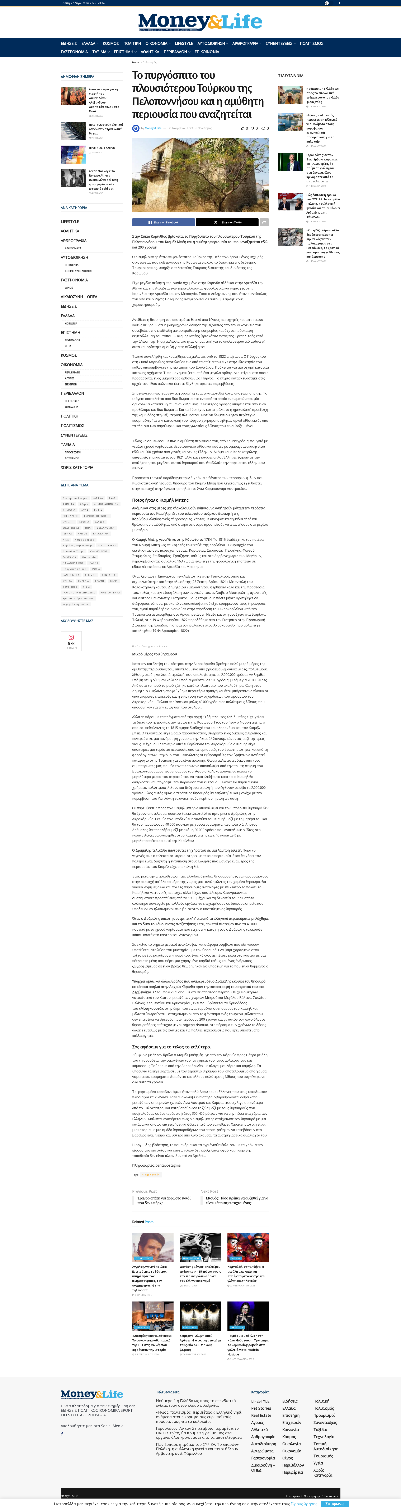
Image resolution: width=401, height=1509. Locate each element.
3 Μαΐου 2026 (189, 1285)
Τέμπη (114, 580)
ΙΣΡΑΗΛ (67, 533)
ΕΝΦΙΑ (98, 510)
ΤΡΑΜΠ (99, 580)
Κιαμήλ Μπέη (151, 1175)
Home (136, 62)
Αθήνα (84, 504)
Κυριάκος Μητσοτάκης (78, 545)
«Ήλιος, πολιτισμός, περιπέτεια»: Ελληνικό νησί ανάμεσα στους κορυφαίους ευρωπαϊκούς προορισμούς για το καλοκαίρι (322, 128)
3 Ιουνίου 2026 (143, 1294)
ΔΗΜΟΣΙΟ (69, 510)
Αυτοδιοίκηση (211, 43)
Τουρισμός (72, 458)
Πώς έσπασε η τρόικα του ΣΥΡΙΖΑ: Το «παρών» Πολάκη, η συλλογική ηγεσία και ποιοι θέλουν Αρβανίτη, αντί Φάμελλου (197, 1449)
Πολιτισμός (311, 43)
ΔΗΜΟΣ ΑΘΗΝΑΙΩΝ (106, 504)
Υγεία (68, 346)
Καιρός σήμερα (84, 539)
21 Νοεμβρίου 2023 (181, 128)
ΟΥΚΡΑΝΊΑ (69, 557)
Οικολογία (71, 407)
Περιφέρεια (72, 265)
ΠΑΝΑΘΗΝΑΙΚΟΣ (73, 563)
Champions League (75, 498)
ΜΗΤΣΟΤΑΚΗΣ (107, 545)
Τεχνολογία (72, 340)
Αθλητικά (150, 51)
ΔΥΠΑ (84, 510)
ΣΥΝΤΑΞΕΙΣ (109, 574)
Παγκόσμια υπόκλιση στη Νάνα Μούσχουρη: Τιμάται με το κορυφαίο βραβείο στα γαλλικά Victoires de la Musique (248, 1345)
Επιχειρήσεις (71, 527)
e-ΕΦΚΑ (98, 498)
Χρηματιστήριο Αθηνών (78, 598)
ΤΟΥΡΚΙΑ (83, 580)
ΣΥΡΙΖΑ (67, 580)
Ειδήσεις (69, 43)
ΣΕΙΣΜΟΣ (90, 574)
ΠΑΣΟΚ (93, 563)
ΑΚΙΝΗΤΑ (68, 504)
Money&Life (68, 1496)
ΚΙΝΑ (66, 539)
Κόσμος (111, 43)
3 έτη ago (97, 115)
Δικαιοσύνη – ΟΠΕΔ (79, 296)
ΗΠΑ (88, 527)
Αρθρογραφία (245, 43)
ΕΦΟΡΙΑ (84, 521)
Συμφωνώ (335, 1503)
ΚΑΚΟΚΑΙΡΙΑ (101, 533)
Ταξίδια (99, 51)
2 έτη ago (97, 138)
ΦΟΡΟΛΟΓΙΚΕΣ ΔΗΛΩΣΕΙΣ (79, 592)
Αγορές (69, 378)
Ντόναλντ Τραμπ (73, 551)
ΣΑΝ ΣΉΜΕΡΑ (71, 574)
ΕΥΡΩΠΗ (68, 521)
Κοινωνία (71, 323)
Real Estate (72, 372)
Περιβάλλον (175, 51)
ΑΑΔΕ (112, 498)
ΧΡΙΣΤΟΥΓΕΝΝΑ (110, 592)
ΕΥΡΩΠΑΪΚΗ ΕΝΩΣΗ (96, 516)
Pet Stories (72, 401)
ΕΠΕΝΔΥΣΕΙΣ (70, 516)
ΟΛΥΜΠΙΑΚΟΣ (99, 551)
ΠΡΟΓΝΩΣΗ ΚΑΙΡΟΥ (102, 148)
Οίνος (69, 288)
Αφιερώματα (73, 248)
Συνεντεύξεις (279, 43)
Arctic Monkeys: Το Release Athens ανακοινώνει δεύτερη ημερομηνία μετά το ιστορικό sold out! (103, 180)
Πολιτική (132, 43)
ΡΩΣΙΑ (96, 568)
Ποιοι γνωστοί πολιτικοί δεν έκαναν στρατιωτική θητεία (106, 129)
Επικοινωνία (207, 51)
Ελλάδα (88, 43)
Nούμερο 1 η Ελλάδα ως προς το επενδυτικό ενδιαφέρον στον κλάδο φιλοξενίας (196, 1403)
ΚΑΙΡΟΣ (82, 533)
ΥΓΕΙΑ (86, 586)
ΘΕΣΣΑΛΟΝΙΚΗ (105, 527)
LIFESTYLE (184, 43)
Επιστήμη (123, 51)
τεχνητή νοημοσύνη (76, 604)
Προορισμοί (73, 452)
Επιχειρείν (71, 384)
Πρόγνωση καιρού (74, 568)
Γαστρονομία (74, 51)
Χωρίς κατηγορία (77, 467)
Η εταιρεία (293, 1496)
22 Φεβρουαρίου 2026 (242, 1285)
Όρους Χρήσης (304, 1503)
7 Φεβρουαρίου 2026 (146, 1354)
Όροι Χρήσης (312, 1496)
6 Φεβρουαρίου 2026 (241, 1359)
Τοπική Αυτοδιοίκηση (79, 271)
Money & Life (153, 128)
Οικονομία (156, 43)
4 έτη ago (97, 193)
